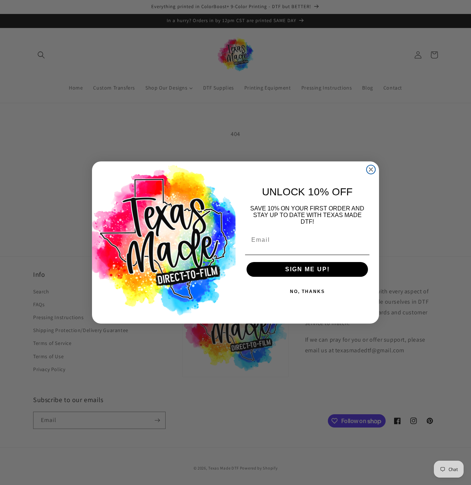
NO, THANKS (307, 291)
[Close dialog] (370, 169)
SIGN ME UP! (307, 269)
